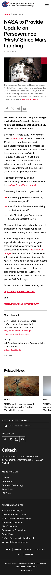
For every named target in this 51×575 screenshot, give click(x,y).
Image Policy (40, 549)
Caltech (17, 549)
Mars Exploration (10, 526)
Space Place (7, 534)
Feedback (29, 554)
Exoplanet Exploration (12, 522)
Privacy (28, 549)
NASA (8, 549)
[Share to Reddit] (19, 109)
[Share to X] (13, 109)
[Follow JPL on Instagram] (17, 439)
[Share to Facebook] (7, 109)
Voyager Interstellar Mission (15, 542)
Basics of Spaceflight (12, 510)
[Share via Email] (24, 109)
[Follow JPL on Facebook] (5, 439)
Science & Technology (12, 485)
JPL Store (6, 493)
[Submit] (5, 425)
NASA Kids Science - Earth (14, 514)
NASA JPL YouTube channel (22, 185)
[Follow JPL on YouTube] (22, 439)
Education (7, 481)
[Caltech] (9, 450)
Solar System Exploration (14, 530)
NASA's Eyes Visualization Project (18, 538)
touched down (17, 138)
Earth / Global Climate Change (16, 518)
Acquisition (7, 489)
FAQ (19, 554)
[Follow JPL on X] (11, 439)
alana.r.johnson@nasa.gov (16, 334)
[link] (25, 69)
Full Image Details (30, 99)
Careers (5, 477)
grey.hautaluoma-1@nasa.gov (18, 330)
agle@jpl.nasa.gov (12, 349)
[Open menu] (47, 4)
